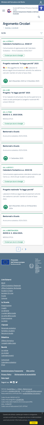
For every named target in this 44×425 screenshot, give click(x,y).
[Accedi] (41, 2)
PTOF (3, 365)
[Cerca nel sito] (39, 17)
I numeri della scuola (8, 313)
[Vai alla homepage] (9, 11)
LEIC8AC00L (20, 399)
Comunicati (5, 359)
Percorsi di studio (7, 333)
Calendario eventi (7, 355)
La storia (4, 321)
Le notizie (4, 350)
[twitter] (17, 382)
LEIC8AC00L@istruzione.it (33, 391)
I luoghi (3, 308)
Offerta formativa (7, 340)
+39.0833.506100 (14, 391)
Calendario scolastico (8, 362)
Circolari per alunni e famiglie (14, 55)
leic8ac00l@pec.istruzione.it (31, 393)
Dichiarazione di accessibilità (25, 374)
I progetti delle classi (8, 343)
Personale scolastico (8, 328)
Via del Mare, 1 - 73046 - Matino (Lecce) (19, 389)
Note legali (5, 378)
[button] (41, 8)
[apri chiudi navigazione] (3, 11)
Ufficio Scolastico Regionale (11, 285)
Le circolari (5, 353)
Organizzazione (6, 318)
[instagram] (14, 382)
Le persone (5, 310)
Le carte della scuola (8, 315)
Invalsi (3, 295)
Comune (4, 298)
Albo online (30, 370)
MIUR (3, 283)
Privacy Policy (6, 374)
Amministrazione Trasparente (12, 370)
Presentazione (6, 305)
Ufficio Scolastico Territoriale (11, 288)
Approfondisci (32, 420)
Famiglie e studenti (8, 330)
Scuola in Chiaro (7, 290)
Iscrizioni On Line (7, 293)
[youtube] (11, 382)
